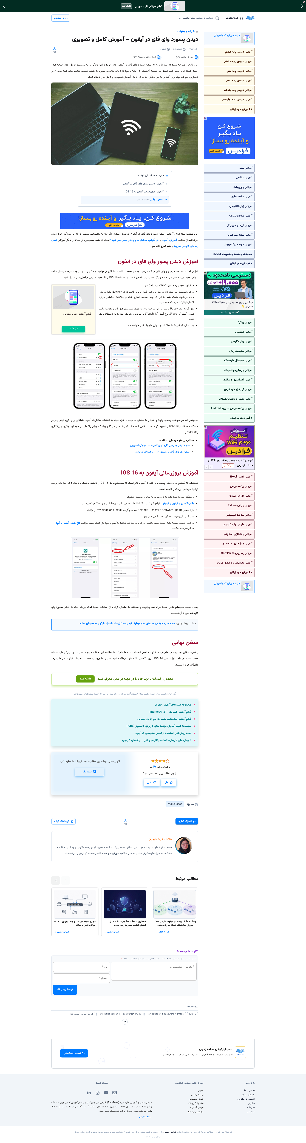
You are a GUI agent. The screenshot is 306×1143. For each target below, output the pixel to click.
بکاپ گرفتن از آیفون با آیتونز (178, 503)
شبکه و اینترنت (186, 31)
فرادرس (251, 1103)
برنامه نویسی (197, 1095)
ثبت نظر (87, 772)
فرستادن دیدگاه (65, 990)
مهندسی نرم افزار (195, 1112)
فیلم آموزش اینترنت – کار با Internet (170, 712)
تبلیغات (251, 1108)
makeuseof (175, 804)
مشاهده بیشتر (145, 1116)
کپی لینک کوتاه (61, 821)
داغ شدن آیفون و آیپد (68, 523)
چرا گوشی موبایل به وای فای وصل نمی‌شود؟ (134, 240)
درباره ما (251, 1112)
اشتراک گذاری (185, 821)
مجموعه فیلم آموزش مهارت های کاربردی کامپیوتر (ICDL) (158, 726)
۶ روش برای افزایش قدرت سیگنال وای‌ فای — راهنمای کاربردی (156, 740)
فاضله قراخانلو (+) (160, 839)
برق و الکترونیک (195, 1103)
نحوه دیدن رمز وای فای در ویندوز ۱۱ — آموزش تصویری (160, 445)
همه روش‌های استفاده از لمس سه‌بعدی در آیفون (163, 733)
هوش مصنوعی (196, 1099)
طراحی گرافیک (196, 1108)
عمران (200, 1091)
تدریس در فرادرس (246, 1099)
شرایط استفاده (169, 1132)
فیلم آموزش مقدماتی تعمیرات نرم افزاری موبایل (164, 719)
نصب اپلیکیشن (72, 1053)
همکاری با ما (248, 1095)
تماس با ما (249, 1091)
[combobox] (168, 18)
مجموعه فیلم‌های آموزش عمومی (172, 705)
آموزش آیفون (169, 240)
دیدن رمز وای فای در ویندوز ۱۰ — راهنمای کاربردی (162, 452)
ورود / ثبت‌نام (60, 18)
